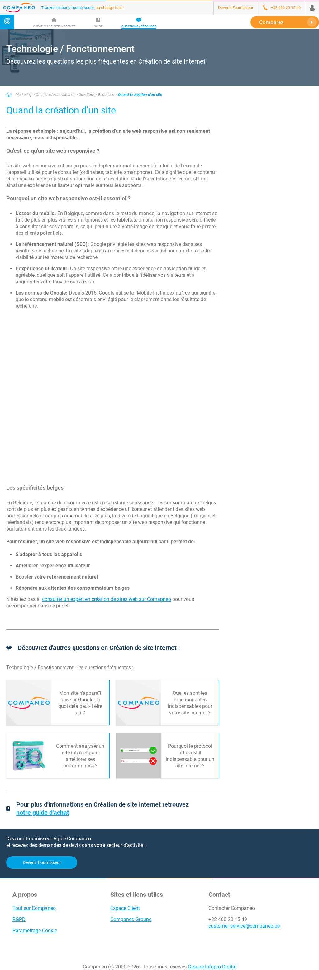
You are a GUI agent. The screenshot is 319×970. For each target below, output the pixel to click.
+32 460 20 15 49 (227, 919)
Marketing (24, 95)
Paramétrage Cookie (34, 931)
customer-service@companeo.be (244, 926)
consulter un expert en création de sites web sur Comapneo (106, 599)
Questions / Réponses (96, 95)
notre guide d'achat (42, 812)
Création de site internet (55, 95)
